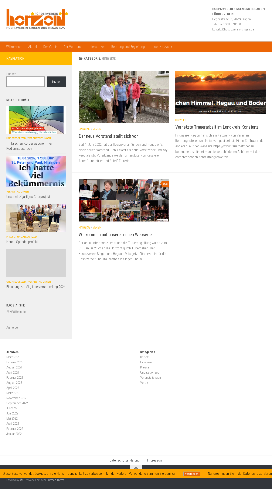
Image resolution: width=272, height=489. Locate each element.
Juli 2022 (11, 408)
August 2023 (14, 383)
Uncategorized (16, 138)
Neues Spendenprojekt (22, 242)
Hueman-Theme (55, 480)
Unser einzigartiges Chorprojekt (28, 196)
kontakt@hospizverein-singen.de (233, 29)
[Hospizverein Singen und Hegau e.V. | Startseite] (37, 19)
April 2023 (12, 388)
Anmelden (12, 327)
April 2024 (12, 372)
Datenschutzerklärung (124, 460)
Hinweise (84, 129)
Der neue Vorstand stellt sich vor (108, 136)
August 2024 (14, 367)
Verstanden (191, 473)
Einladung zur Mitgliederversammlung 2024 (35, 287)
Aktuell (32, 47)
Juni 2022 (12, 413)
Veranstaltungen (39, 138)
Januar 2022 (13, 434)
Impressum (155, 460)
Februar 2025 (14, 362)
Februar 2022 (14, 429)
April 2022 (12, 424)
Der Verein (50, 47)
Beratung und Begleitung (128, 47)
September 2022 (17, 403)
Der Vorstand (73, 47)
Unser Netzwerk (161, 47)
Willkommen (14, 47)
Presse (10, 236)
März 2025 (12, 357)
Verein (97, 129)
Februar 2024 (14, 378)
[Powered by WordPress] (21, 480)
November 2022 (16, 398)
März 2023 (12, 393)
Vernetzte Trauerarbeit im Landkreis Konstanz (216, 127)
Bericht (144, 357)
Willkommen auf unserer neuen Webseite (115, 234)
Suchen (11, 74)
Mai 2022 (11, 418)
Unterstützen (96, 47)
